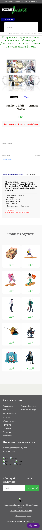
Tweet (26, 97)
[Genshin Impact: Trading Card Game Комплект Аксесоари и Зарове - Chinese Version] (11, 253)
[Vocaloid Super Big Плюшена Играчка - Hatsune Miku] (11, 357)
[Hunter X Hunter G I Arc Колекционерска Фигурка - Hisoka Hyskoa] (11, 279)
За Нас (6, 410)
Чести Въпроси (9, 413)
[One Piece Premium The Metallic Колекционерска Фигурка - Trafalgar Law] (30, 357)
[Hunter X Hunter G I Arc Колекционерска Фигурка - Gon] (30, 279)
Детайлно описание (13, 174)
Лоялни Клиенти (28, 406)
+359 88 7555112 (9, 19)
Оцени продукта (7, 159)
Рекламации (8, 406)
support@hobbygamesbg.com (15, 448)
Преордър (7, 425)
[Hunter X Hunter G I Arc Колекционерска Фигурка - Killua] (30, 253)
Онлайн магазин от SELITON (21, 522)
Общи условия (9, 421)
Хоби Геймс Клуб (28, 410)
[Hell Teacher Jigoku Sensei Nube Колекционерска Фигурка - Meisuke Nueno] (11, 305)
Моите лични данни (23, 516)
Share (15, 97)
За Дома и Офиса (13, 34)
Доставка (30, 174)
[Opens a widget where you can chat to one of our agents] (33, 526)
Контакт (6, 417)
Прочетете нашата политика (21, 511)
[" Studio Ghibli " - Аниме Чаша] (21, 92)
